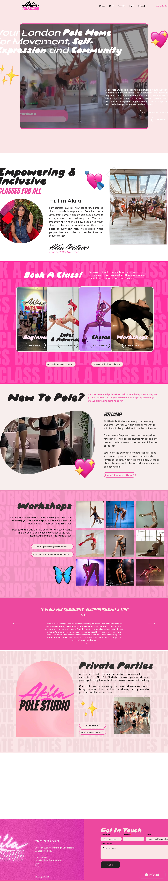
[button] (102, 6)
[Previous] (16, 624)
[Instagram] (37, 864)
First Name (106, 835)
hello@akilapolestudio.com (48, 860)
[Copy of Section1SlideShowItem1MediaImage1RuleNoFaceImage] (81, 644)
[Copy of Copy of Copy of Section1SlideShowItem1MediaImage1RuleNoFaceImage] (87, 643)
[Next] (151, 624)
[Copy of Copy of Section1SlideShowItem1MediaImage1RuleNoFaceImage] (84, 643)
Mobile (127, 835)
